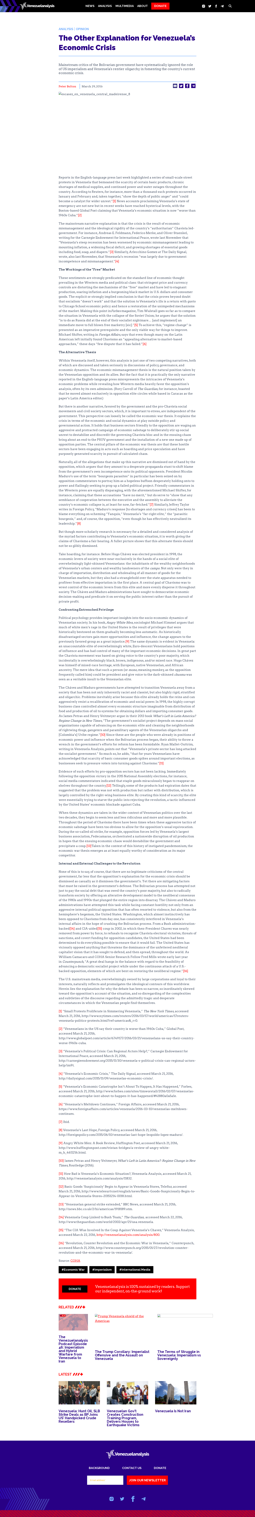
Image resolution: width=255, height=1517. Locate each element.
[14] (72, 928)
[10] (102, 734)
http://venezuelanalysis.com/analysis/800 (127, 1235)
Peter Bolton (67, 86)
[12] (108, 785)
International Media (134, 1269)
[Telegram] (222, 6)
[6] (145, 344)
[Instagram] (203, 6)
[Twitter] (209, 6)
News (90, 6)
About (142, 6)
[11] (161, 763)
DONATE (160, 6)
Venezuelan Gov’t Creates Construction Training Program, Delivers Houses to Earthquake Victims (125, 1418)
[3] (112, 252)
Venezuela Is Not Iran (173, 1411)
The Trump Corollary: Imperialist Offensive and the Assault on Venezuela (122, 1355)
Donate (160, 1468)
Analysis (66, 29)
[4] (117, 261)
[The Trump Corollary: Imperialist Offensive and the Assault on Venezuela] (122, 1329)
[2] (80, 215)
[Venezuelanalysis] (37, 6)
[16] (185, 971)
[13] (88, 846)
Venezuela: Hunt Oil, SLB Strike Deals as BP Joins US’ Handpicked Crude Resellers (79, 1416)
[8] (79, 523)
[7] (152, 504)
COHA (75, 1260)
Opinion (82, 29)
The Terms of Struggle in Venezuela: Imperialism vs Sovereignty (179, 1355)
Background (99, 1468)
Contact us (132, 1468)
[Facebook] (216, 6)
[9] (127, 641)
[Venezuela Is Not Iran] (175, 1392)
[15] (99, 928)
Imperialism (102, 1269)
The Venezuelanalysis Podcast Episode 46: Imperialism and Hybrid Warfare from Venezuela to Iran (73, 1349)
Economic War (73, 1269)
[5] (136, 325)
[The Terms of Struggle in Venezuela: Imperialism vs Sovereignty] (185, 1329)
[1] (114, 201)
